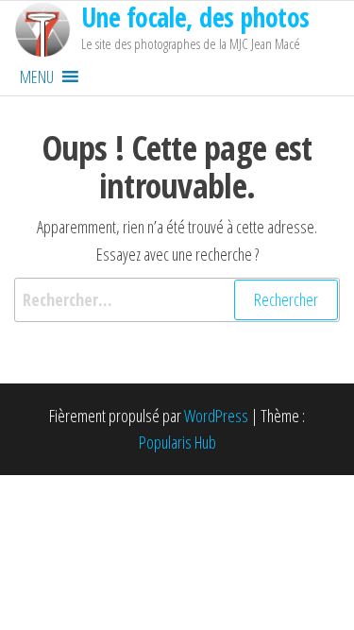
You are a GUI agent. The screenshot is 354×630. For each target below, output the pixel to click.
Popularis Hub (177, 442)
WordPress (216, 415)
